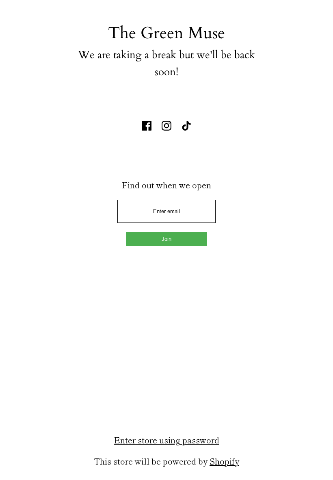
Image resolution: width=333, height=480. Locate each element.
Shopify (224, 461)
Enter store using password (166, 440)
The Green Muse (166, 33)
